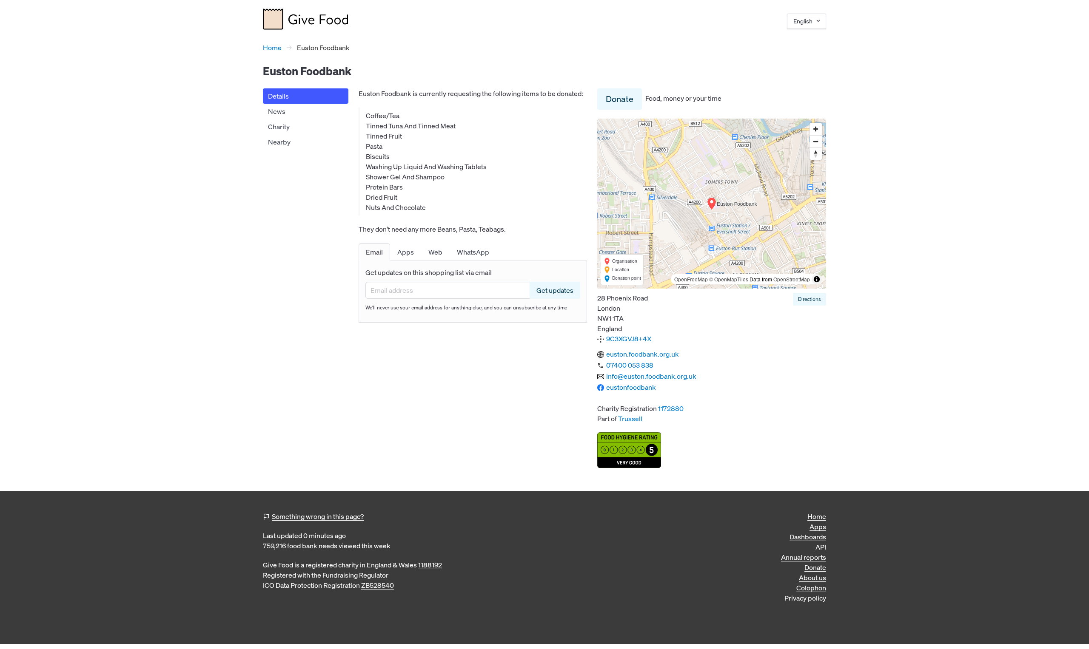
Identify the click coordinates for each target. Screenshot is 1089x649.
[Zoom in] (816, 129)
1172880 (671, 408)
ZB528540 (377, 585)
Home (272, 47)
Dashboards (808, 536)
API (820, 547)
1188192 (430, 565)
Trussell (630, 418)
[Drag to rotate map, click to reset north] (816, 153)
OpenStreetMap (791, 279)
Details (278, 96)
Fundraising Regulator (355, 575)
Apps (818, 526)
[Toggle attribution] (817, 279)
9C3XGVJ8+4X (628, 338)
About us (812, 577)
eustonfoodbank (631, 387)
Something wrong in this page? (318, 516)
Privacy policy (805, 598)
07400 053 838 (629, 365)
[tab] (374, 252)
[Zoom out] (816, 141)
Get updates (554, 290)
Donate (619, 99)
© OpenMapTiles (728, 279)
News (276, 111)
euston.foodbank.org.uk (642, 354)
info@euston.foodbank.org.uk (651, 376)
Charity (279, 126)
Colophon (811, 587)
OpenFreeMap (691, 279)
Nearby (279, 142)
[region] (711, 204)
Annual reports (803, 557)
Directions (809, 299)
